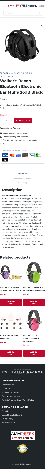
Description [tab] (22, 173)
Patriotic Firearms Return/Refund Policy (18, 400)
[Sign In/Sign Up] (35, 6)
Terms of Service (8, 422)
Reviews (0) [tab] (22, 183)
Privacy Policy (7, 419)
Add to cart (23, 121)
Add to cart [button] (11, 302)
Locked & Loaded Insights (12, 415)
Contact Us (6, 388)
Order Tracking (8, 384)
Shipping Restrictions (10, 392)
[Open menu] (3, 6)
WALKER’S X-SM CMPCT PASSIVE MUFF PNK (31, 339)
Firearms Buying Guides (11, 396)
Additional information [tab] (22, 178)
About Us (5, 411)
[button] (42, 26)
